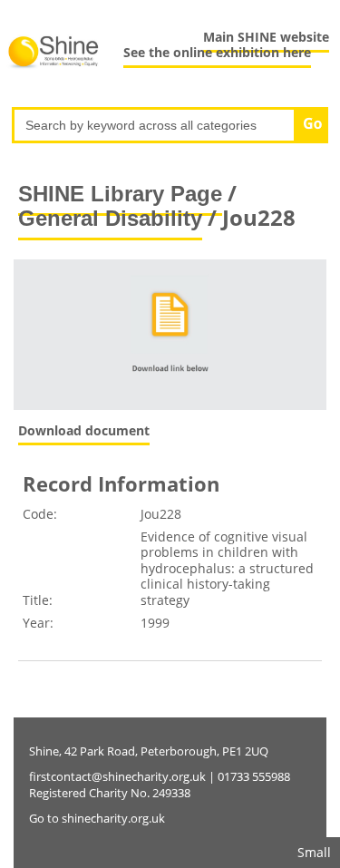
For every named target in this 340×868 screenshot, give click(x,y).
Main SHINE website (266, 36)
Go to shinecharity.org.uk (97, 818)
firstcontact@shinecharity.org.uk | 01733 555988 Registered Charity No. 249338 (159, 784)
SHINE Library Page (120, 193)
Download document (84, 430)
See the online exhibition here (217, 52)
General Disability (110, 218)
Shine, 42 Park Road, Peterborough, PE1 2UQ (148, 751)
